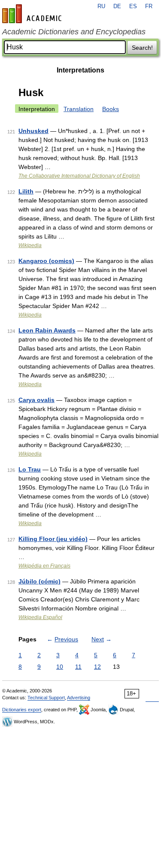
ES (133, 6)
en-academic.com (33, 13)
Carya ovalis (36, 399)
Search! (142, 47)
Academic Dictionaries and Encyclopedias (74, 31)
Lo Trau (29, 469)
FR (148, 6)
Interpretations (80, 70)
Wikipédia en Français (44, 566)
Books (110, 109)
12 (97, 666)
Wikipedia (30, 245)
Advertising (78, 697)
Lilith (25, 191)
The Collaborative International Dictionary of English (79, 176)
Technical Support (46, 697)
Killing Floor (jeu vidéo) (53, 538)
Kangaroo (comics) (46, 260)
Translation (79, 109)
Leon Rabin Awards (47, 330)
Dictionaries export (21, 709)
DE (117, 6)
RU (101, 6)
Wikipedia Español (40, 617)
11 (78, 666)
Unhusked (33, 130)
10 (59, 666)
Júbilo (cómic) (39, 581)
